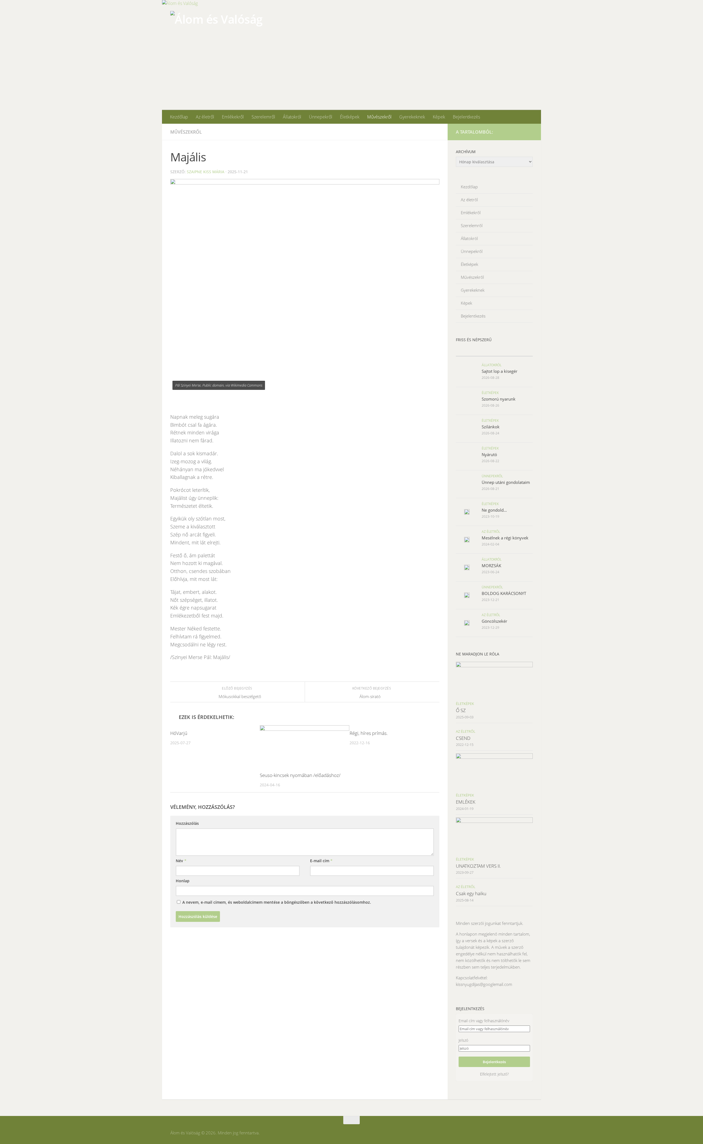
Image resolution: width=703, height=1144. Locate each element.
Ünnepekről (320, 117)
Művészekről (379, 117)
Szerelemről (263, 117)
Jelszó (463, 1040)
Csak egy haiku (471, 893)
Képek (439, 117)
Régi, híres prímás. (369, 733)
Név (181, 860)
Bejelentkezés (466, 117)
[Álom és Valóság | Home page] (216, 32)
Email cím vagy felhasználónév (484, 1020)
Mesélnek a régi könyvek (505, 538)
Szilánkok (491, 426)
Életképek (349, 117)
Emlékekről (233, 117)
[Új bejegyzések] (475, 351)
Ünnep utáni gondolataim (506, 482)
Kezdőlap (179, 117)
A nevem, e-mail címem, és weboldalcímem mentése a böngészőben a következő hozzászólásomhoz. (276, 902)
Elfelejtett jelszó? (494, 1074)
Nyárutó (489, 454)
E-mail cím (321, 860)
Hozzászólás (187, 823)
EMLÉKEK (465, 802)
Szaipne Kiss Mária (205, 171)
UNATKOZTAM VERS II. (478, 866)
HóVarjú (178, 733)
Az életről (205, 117)
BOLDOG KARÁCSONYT (504, 593)
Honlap (182, 880)
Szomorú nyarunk (498, 399)
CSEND (463, 738)
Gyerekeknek (412, 117)
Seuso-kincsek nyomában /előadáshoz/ (300, 775)
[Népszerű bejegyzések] (513, 351)
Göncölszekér (494, 621)
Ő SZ (461, 710)
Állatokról (292, 117)
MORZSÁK (491, 565)
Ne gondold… (494, 510)
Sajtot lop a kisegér (499, 371)
